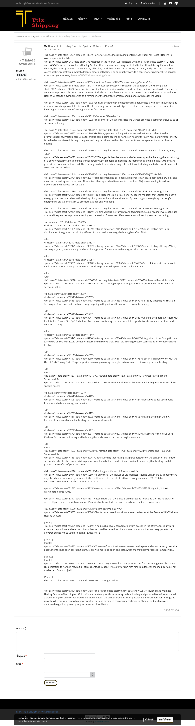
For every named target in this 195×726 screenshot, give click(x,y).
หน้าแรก (68, 18)
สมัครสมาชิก (148, 3)
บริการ (82, 18)
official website (102, 478)
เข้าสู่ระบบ (132, 3)
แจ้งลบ (175, 46)
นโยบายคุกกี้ (42, 721)
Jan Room (39, 36)
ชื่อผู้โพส (21, 656)
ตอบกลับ (51, 682)
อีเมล (19, 663)
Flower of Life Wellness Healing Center (91, 75)
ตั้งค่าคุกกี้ (149, 719)
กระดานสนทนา (24, 36)
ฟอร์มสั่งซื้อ (113, 18)
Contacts (144, 18)
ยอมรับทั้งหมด (165, 719)
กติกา (129, 18)
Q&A (96, 18)
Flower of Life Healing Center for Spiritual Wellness (74, 36)
